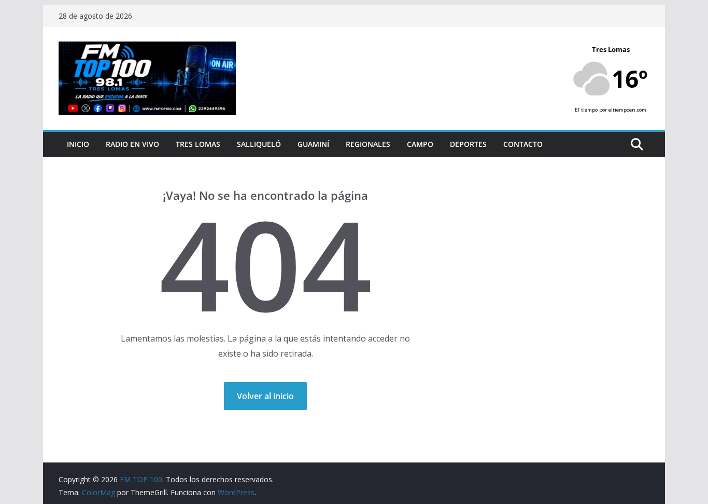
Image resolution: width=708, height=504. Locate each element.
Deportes (468, 144)
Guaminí (313, 144)
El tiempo (586, 109)
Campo (420, 144)
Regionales (368, 144)
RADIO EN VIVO (132, 144)
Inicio (78, 144)
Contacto (523, 144)
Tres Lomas (198, 144)
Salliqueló (259, 144)
